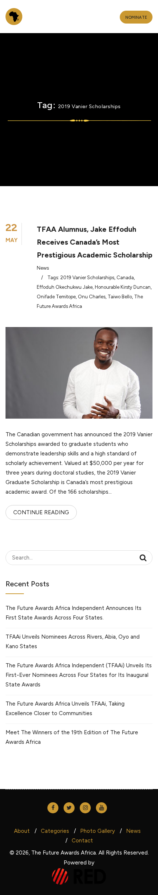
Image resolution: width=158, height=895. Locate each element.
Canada (125, 277)
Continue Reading (41, 512)
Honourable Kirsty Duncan (123, 287)
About (22, 831)
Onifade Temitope (56, 296)
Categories (55, 831)
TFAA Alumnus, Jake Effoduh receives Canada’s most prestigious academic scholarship (94, 242)
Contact (82, 840)
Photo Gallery (97, 831)
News (43, 268)
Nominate (136, 17)
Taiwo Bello (120, 296)
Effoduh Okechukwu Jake (65, 287)
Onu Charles (91, 296)
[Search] (143, 557)
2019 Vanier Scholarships (87, 277)
